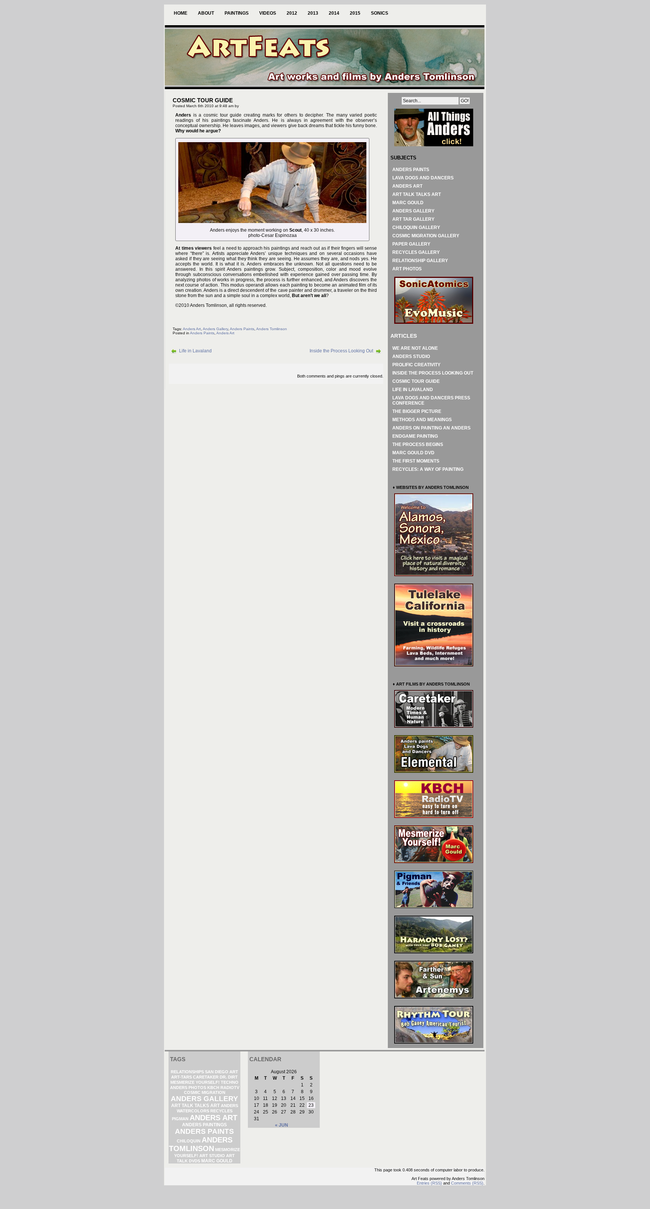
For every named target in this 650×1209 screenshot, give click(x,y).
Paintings (237, 13)
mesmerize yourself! (195, 1082)
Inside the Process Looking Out (341, 350)
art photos (407, 269)
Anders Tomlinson (271, 329)
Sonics (379, 13)
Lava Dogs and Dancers (423, 178)
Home (180, 13)
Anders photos (188, 1087)
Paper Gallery (411, 244)
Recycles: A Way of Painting (427, 469)
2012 (292, 13)
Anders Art (192, 329)
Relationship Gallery (420, 260)
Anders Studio (411, 356)
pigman (180, 1118)
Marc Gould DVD (413, 452)
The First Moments (415, 461)
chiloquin (188, 1141)
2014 (334, 13)
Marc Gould (408, 202)
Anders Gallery (215, 329)
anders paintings (204, 1124)
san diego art (221, 1071)
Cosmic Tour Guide (416, 381)
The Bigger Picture (416, 411)
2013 (313, 13)
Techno (229, 1082)
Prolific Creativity (416, 364)
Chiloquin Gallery (416, 227)
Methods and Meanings (422, 419)
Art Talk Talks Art (416, 194)
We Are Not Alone (415, 348)
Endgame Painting (415, 436)
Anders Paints (242, 329)
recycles (221, 1111)
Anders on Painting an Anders (431, 428)
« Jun (281, 1125)
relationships (187, 1071)
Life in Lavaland (195, 350)
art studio (212, 1155)
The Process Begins (417, 444)
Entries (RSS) (429, 1183)
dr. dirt (229, 1077)
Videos (267, 13)
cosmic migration (204, 1092)
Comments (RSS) (467, 1183)
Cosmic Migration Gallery (425, 235)
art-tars (181, 1077)
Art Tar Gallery (413, 219)
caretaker (206, 1077)
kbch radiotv (223, 1087)
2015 (355, 13)
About (206, 13)
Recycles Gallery (416, 252)
